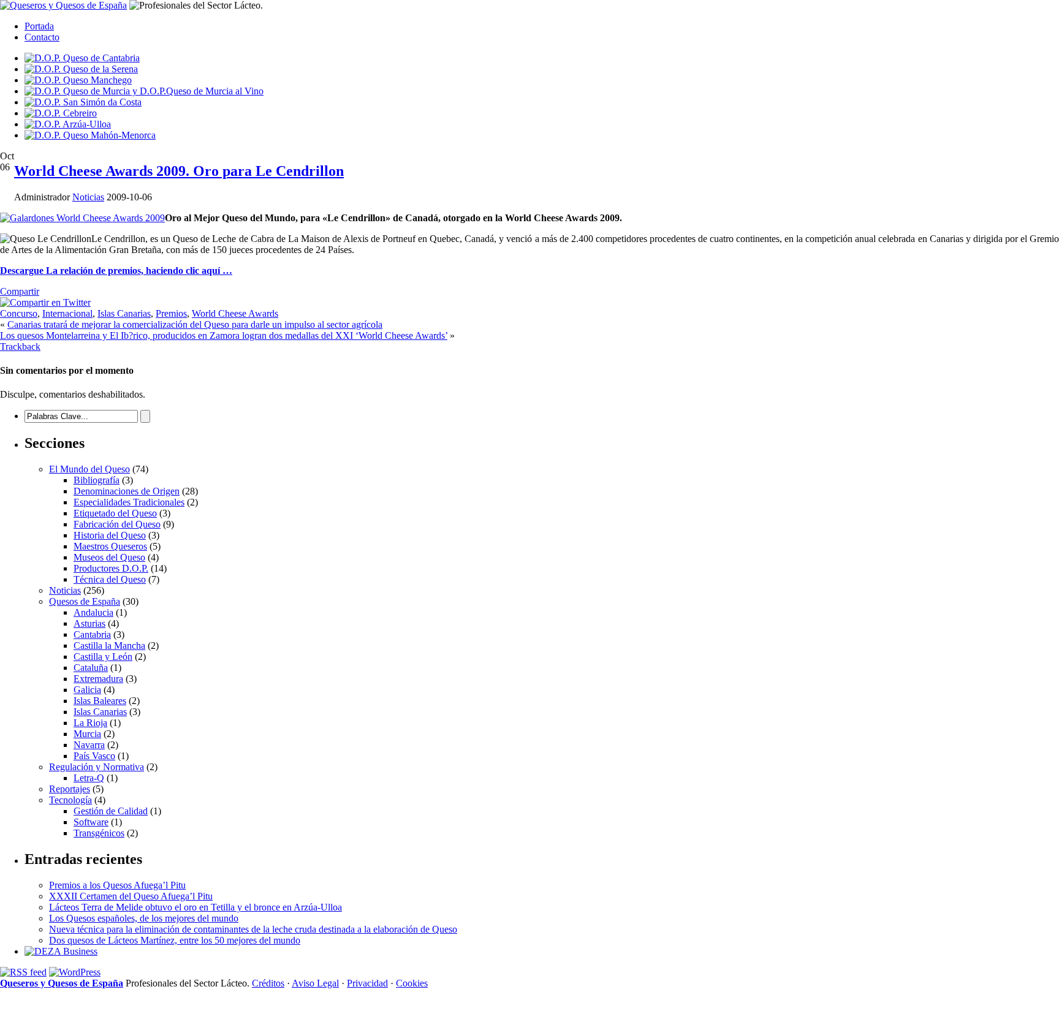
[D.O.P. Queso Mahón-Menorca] (90, 135)
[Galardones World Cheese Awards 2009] (82, 218)
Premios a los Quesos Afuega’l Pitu (117, 885)
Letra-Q (89, 778)
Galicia (87, 689)
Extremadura (98, 678)
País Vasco (94, 756)
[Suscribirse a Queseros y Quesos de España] (23, 972)
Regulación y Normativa (96, 767)
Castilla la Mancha (109, 645)
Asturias (89, 623)
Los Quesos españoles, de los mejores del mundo (143, 918)
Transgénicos (99, 833)
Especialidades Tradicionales (129, 502)
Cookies (412, 983)
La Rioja (90, 723)
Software (91, 822)
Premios (171, 313)
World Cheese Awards (235, 313)
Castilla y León (103, 656)
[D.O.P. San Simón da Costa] (83, 102)
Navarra (89, 745)
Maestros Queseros (110, 546)
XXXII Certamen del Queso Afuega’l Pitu (131, 896)
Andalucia (93, 612)
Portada (39, 26)
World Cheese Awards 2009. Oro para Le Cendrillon (179, 171)
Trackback (20, 346)
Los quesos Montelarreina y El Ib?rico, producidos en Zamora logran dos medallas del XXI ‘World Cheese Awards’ (223, 335)
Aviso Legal (315, 983)
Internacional (67, 313)
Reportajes (69, 789)
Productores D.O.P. (111, 568)
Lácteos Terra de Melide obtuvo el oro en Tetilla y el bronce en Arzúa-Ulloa (195, 907)
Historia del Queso (110, 535)
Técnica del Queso (110, 579)
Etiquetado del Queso (115, 513)
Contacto (42, 37)
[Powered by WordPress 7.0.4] (75, 972)
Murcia (87, 734)
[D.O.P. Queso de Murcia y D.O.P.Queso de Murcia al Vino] (144, 91)
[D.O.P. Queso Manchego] (78, 80)
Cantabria (92, 634)
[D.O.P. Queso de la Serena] (81, 69)
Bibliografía (97, 480)
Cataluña (91, 667)
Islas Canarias (124, 313)
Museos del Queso (109, 557)
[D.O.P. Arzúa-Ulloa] (68, 124)
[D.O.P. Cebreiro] (61, 113)
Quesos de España (84, 601)
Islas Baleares (100, 700)
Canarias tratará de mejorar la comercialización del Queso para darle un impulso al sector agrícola (194, 324)
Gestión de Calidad (111, 811)
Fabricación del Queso (117, 524)
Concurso (18, 313)
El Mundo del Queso (89, 469)
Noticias (88, 197)
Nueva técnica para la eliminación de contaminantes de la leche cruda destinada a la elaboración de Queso (253, 929)
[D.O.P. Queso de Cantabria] (82, 58)
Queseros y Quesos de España (61, 983)
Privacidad (367, 983)
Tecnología (70, 800)
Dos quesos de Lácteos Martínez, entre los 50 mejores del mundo (174, 940)
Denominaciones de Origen (127, 491)
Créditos (268, 983)
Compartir (19, 291)
